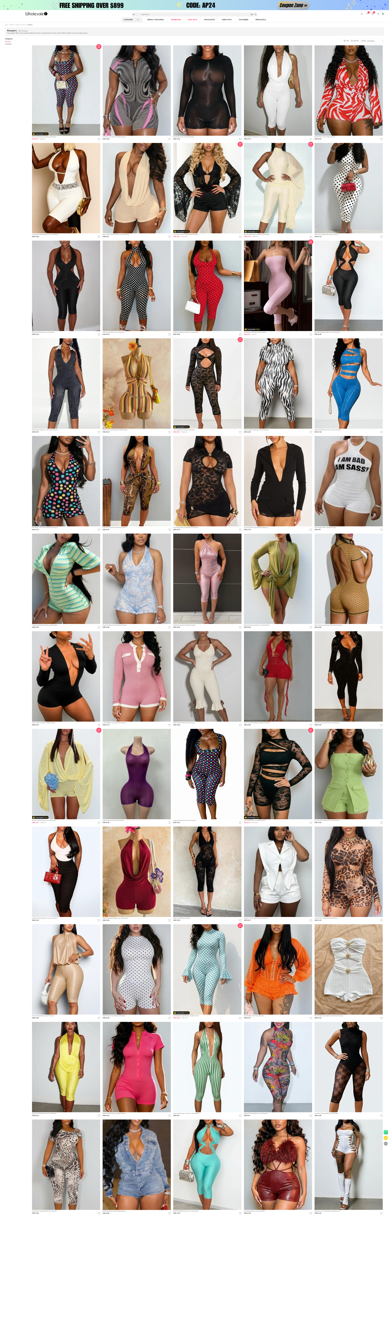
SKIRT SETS (227, 20)
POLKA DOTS (209, 20)
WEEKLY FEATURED (155, 20)
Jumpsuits (8, 44)
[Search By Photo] (252, 14)
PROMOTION (176, 20)
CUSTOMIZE (243, 20)
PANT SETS (192, 20)
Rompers (8, 41)
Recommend (370, 41)
